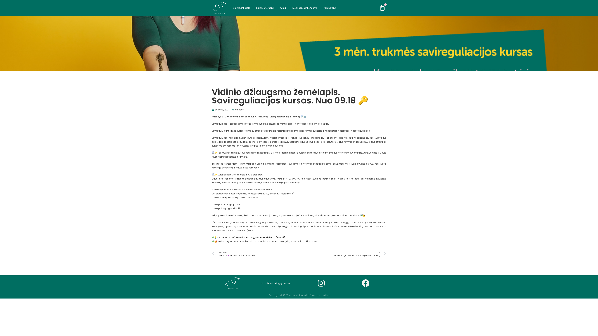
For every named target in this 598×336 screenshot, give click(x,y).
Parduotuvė (330, 7)
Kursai (283, 7)
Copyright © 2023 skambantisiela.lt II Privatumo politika (299, 295)
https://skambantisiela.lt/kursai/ (265, 237)
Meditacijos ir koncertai (305, 7)
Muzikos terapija (265, 7)
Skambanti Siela (241, 7)
